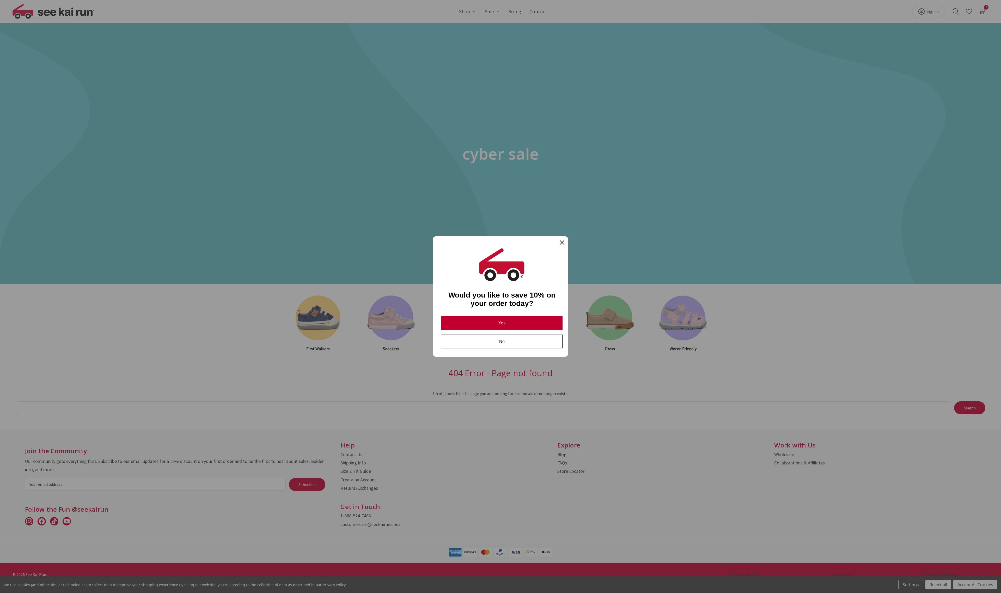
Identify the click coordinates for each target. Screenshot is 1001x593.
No (502, 341)
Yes (501, 323)
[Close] (562, 242)
